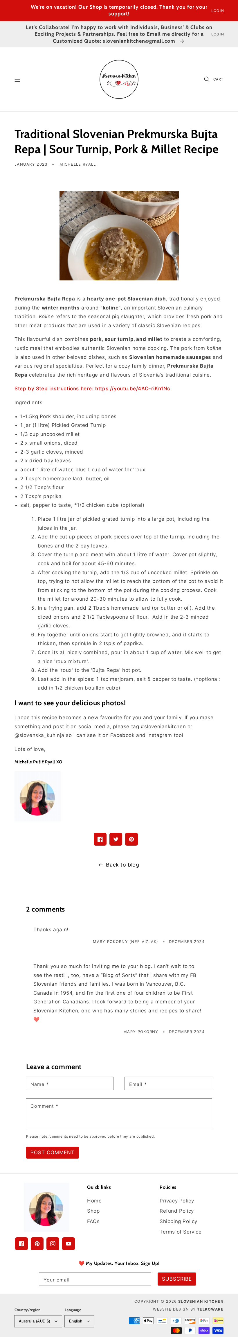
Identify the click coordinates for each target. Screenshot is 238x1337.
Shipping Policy (178, 1221)
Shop (93, 1211)
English (75, 1321)
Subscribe (177, 1279)
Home (94, 1201)
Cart (218, 79)
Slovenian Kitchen (201, 1301)
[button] (17, 79)
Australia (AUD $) (34, 1321)
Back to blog (122, 865)
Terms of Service (181, 1232)
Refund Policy (177, 1211)
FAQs (93, 1221)
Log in (217, 10)
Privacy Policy (177, 1201)
